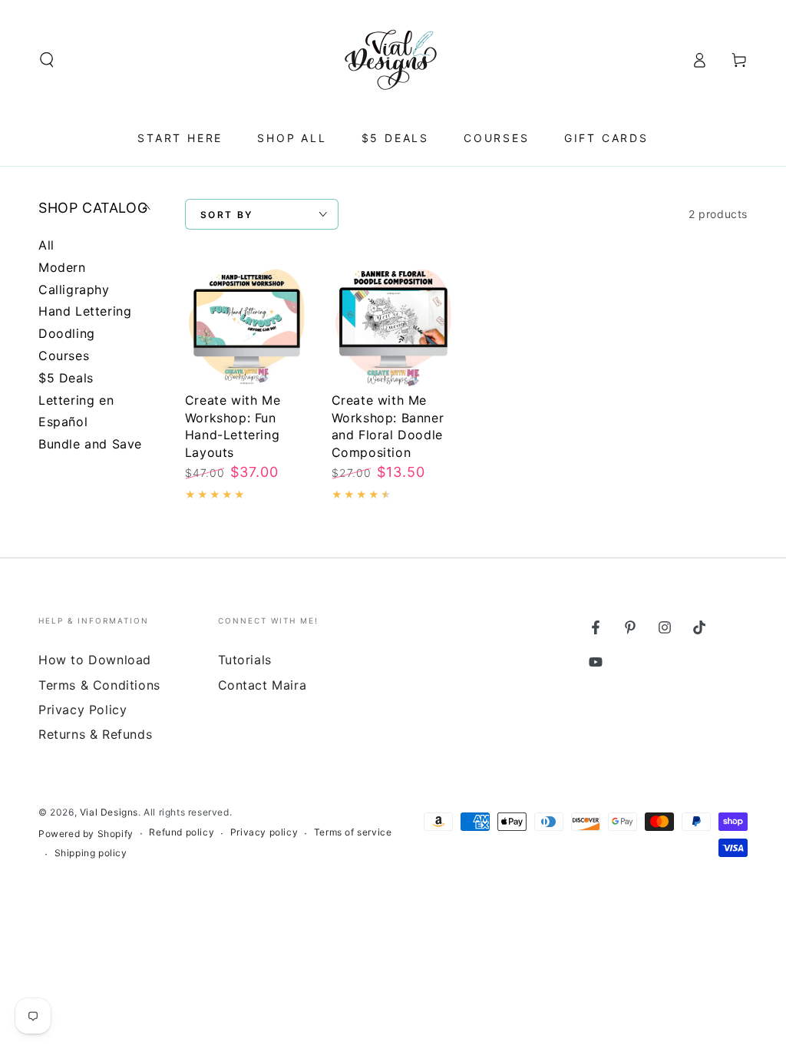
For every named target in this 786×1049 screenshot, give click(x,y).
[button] (47, 60)
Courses (63, 355)
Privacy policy (264, 832)
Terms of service (353, 832)
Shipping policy (90, 853)
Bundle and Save (90, 444)
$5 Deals (66, 378)
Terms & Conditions (99, 685)
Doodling (66, 333)
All (46, 245)
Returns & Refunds (95, 734)
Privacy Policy (82, 709)
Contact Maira (262, 685)
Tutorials (245, 659)
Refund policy (181, 832)
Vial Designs (109, 812)
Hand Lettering (84, 311)
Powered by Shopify (86, 833)
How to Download (94, 659)
